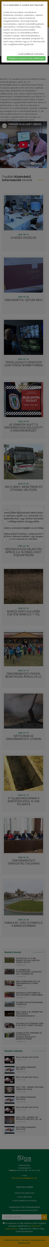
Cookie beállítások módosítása (31, 54)
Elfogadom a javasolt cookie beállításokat (26, 58)
